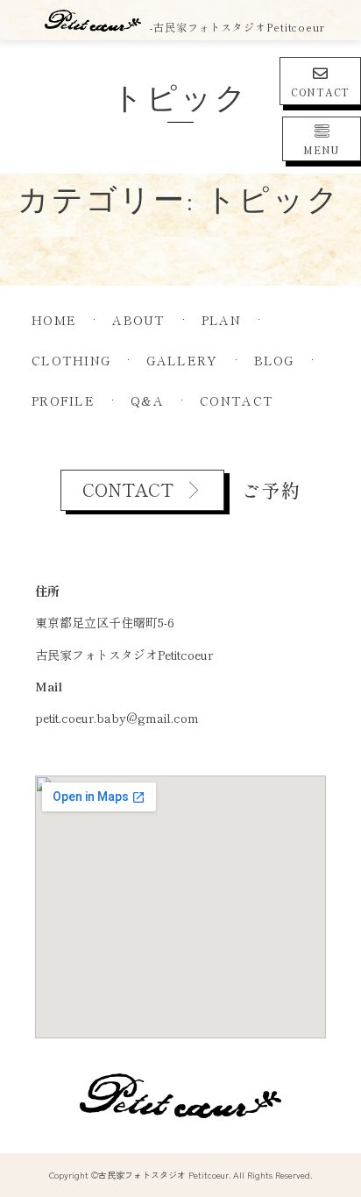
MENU (321, 150)
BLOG (274, 360)
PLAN (221, 320)
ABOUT (139, 320)
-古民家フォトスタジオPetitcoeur (237, 26)
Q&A (147, 400)
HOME (54, 320)
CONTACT (320, 92)
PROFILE (63, 400)
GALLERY (181, 360)
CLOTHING (71, 360)
